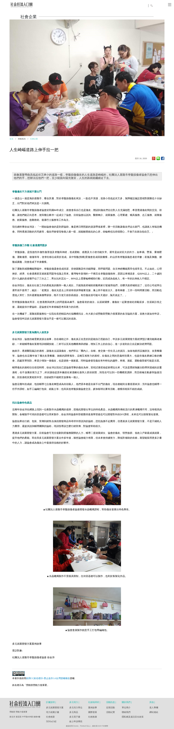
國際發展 (92, 712)
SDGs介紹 (51, 721)
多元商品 (73, 712)
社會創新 (50, 717)
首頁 (11, 139)
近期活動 (110, 707)
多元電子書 (74, 717)
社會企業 (34, 139)
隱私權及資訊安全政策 (133, 717)
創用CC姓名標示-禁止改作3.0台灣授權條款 (48, 678)
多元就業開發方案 (54, 707)
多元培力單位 (75, 707)
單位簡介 (126, 707)
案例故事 (92, 707)
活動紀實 (110, 712)
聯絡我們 (126, 712)
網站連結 (153, 712)
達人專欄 (153, 707)
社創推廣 (92, 717)
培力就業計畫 (52, 712)
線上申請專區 (75, 721)
